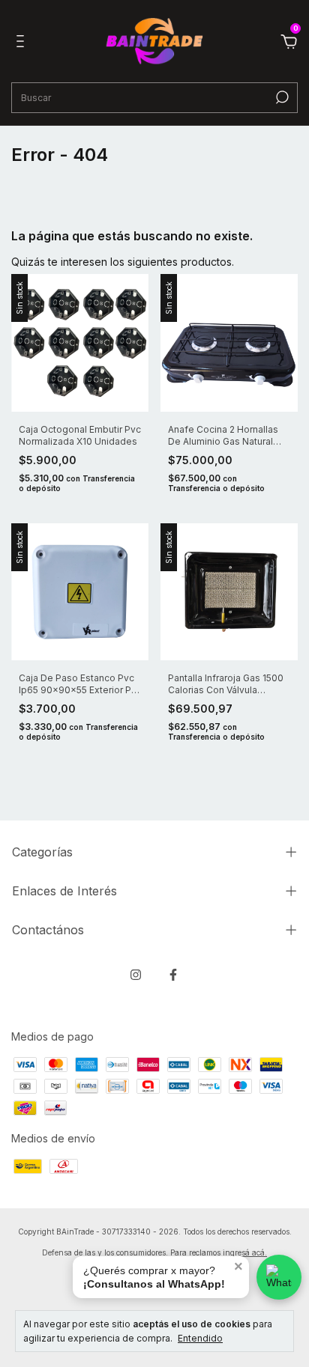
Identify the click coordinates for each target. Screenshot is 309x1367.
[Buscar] (281, 97)
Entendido (200, 1338)
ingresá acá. (245, 1252)
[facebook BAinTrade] (173, 975)
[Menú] (22, 43)
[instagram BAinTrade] (136, 975)
